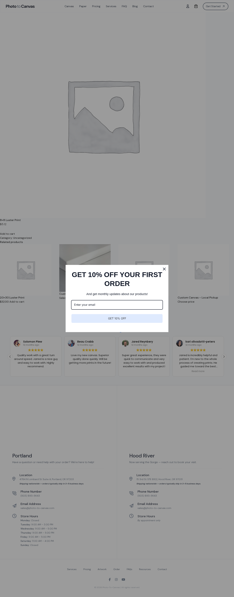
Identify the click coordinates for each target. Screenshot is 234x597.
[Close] (164, 269)
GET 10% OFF (117, 318)
